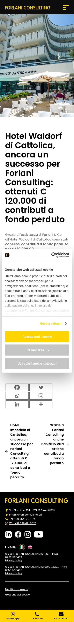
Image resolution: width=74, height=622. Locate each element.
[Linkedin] (17, 404)
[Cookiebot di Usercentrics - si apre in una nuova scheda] (52, 255)
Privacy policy (13, 560)
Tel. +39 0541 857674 (22, 519)
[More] (40, 404)
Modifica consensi (16, 589)
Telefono (37, 618)
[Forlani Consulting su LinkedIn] (8, 534)
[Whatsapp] (17, 396)
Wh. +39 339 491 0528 (22, 523)
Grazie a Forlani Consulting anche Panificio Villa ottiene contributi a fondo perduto (52, 444)
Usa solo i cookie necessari (37, 363)
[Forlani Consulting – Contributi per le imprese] (27, 7)
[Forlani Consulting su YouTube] (38, 534)
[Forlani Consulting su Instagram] (27, 534)
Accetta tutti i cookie (37, 336)
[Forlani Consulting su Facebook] (18, 534)
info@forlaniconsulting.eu (25, 514)
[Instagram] (40, 396)
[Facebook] (17, 387)
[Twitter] (40, 387)
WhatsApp (13, 618)
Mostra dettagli (50, 323)
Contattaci (61, 618)
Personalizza (34, 350)
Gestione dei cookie (17, 594)
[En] (30, 547)
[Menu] (66, 7)
